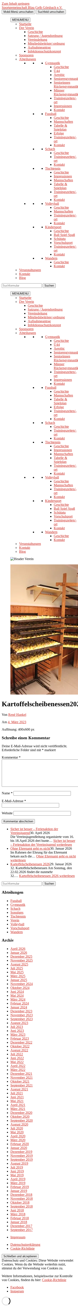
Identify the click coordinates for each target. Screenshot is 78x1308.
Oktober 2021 (19, 1081)
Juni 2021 (17, 1097)
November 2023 (21, 1015)
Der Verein (26, 28)
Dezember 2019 (21, 1152)
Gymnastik (52, 63)
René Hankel (17, 714)
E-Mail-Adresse (14, 801)
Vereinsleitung (37, 39)
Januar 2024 (18, 1007)
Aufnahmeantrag (39, 47)
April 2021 (17, 1105)
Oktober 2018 (19, 1202)
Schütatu (60, 239)
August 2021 (19, 1089)
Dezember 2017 (21, 1226)
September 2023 (21, 1019)
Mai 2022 (17, 1062)
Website (7, 813)
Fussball (50, 114)
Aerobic (59, 75)
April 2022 (17, 1066)
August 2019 (19, 1163)
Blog (22, 278)
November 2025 (21, 960)
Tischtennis (52, 168)
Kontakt (59, 110)
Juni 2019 (17, 1171)
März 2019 (17, 1183)
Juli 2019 (16, 1167)
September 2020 (21, 1120)
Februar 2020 (19, 1144)
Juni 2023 (17, 1031)
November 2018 (21, 1198)
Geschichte (35, 32)
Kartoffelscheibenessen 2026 (30, 864)
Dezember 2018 (21, 1195)
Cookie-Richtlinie (22, 1248)
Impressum (17, 1237)
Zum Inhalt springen (15, 3)
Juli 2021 (16, 1093)
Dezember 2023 (21, 1011)
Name (7, 793)
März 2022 (17, 1070)
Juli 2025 (16, 968)
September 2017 (21, 1230)
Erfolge (59, 133)
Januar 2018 (18, 1222)
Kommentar (11, 757)
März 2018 (17, 1214)
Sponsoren (26, 55)
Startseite (25, 24)
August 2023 (19, 1023)
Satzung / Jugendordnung (45, 36)
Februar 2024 (19, 1003)
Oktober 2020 (19, 1116)
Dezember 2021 (21, 1073)
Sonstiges (16, 912)
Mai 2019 (17, 1175)
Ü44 (57, 71)
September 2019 (21, 1159)
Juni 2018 (17, 1210)
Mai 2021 (17, 1101)
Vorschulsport (63, 242)
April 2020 (17, 1136)
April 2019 (17, 1179)
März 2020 (17, 1140)
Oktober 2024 (19, 988)
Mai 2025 (17, 972)
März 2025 (17, 976)
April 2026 (17, 949)
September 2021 (21, 1085)
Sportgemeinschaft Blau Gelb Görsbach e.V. (32, 7)
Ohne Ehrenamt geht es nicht (30, 848)
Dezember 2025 (21, 956)
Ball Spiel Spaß (64, 235)
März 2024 (17, 999)
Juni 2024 (17, 991)
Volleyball (52, 203)
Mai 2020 (17, 1132)
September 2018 (21, 1206)
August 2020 (19, 1124)
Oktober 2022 (19, 1046)
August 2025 (19, 964)
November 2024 (21, 984)
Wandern (51, 258)
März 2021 (17, 1109)
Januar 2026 (18, 952)
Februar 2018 (19, 1218)
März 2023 (17, 1034)
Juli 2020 (16, 1128)
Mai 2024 (17, 995)
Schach (50, 149)
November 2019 (21, 1155)
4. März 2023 (17, 722)
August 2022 (19, 1050)
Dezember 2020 (21, 1113)
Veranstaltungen (30, 270)
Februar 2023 (19, 1038)
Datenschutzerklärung (25, 1244)
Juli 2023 (16, 1027)
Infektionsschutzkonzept (44, 51)
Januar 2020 (18, 1148)
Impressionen (63, 106)
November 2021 (21, 1077)
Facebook (17, 1287)
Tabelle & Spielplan (60, 127)
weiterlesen (42, 842)
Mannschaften (63, 121)
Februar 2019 (19, 1187)
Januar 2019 (18, 1191)
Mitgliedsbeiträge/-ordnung (46, 43)
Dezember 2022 (21, 1042)
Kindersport (53, 227)
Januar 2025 (18, 980)
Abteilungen (27, 59)
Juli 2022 (16, 1054)
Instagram (17, 1291)
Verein (14, 920)
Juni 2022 (17, 1058)
